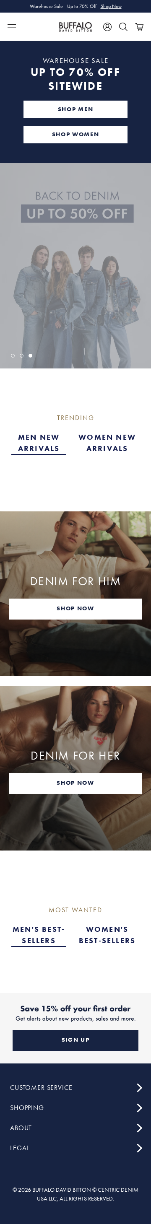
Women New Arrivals (107, 442)
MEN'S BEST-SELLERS (39, 934)
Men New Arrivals (39, 442)
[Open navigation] (12, 26)
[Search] (123, 27)
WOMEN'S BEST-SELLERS (107, 934)
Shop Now (111, 6)
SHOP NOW (75, 608)
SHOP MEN (75, 109)
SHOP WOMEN (75, 134)
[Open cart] (139, 27)
